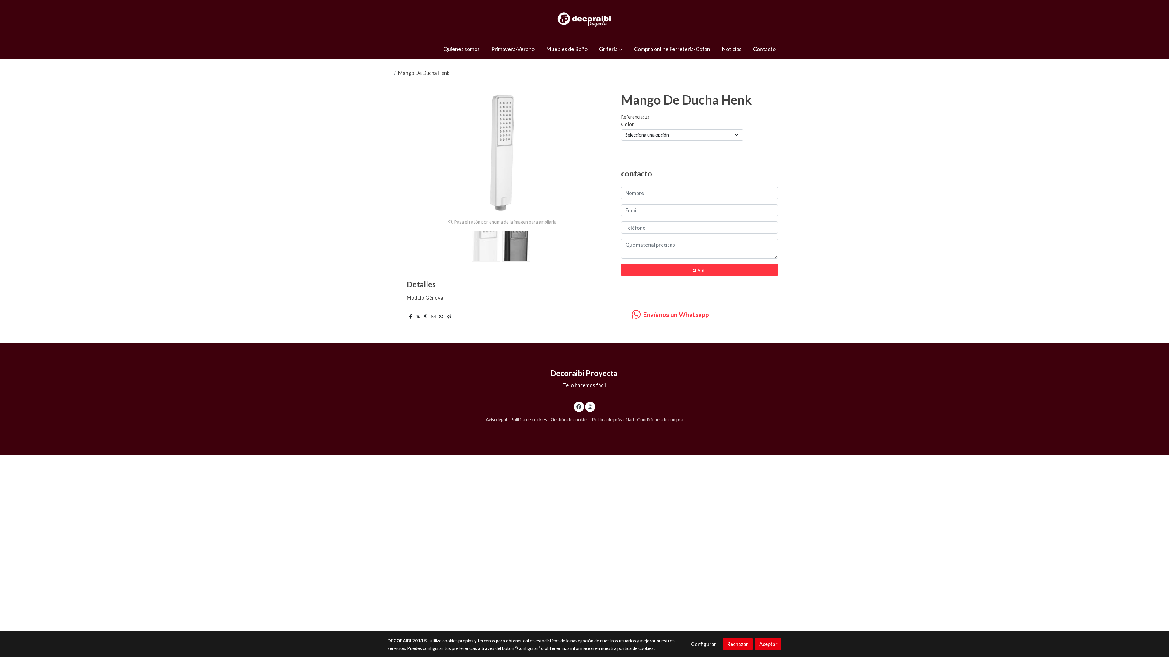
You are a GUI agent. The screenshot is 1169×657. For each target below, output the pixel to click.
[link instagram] (590, 406)
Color (627, 124)
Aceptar (768, 644)
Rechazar (737, 644)
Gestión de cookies (569, 419)
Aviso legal (496, 419)
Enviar (699, 269)
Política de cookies (528, 419)
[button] (611, 49)
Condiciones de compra (660, 419)
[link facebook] (579, 406)
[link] (584, 19)
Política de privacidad (613, 419)
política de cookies (635, 648)
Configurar (703, 644)
